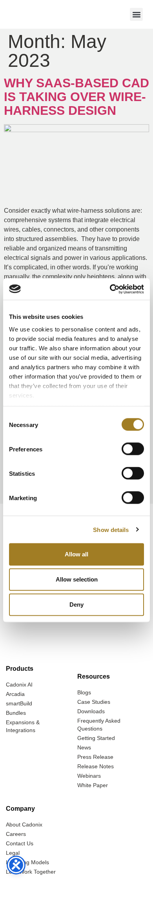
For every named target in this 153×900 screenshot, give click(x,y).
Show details (111, 529)
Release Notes (95, 766)
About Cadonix (24, 824)
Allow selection (77, 579)
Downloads (91, 711)
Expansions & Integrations (23, 726)
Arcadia (15, 694)
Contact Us (19, 843)
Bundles (16, 713)
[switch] (133, 449)
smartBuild (19, 703)
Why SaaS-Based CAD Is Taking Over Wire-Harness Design (76, 97)
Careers (16, 834)
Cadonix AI (19, 684)
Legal (13, 853)
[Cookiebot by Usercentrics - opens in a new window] (110, 289)
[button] (136, 14)
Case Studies (93, 702)
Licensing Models (27, 862)
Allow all (76, 554)
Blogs (84, 692)
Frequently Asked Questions (98, 725)
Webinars (89, 776)
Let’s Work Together (31, 872)
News (84, 747)
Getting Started (96, 738)
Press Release (95, 757)
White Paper (92, 785)
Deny (76, 604)
